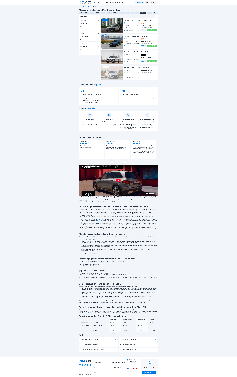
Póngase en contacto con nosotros (102, 370)
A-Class (128, 12)
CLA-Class (149, 12)
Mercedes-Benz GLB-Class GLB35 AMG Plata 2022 (139, 20)
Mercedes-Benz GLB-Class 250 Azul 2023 (136, 36)
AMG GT (97, 12)
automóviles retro (89, 312)
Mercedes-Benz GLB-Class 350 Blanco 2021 (137, 67)
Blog (95, 367)
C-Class (86, 12)
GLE (132, 12)
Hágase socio (115, 365)
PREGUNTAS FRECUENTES (118, 362)
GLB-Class (143, 12)
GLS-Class (109, 12)
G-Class (81, 12)
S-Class (92, 12)
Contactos (121, 2)
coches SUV (84, 201)
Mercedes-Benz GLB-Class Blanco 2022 (136, 52)
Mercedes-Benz (87, 6)
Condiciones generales (117, 367)
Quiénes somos (114, 2)
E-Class (103, 12)
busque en (140, 2)
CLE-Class (115, 12)
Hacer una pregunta (149, 372)
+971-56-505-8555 (133, 365)
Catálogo (96, 365)
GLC (154, 12)
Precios (107, 2)
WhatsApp (153, 29)
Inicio (80, 6)
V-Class (137, 12)
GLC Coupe (122, 12)
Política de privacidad (117, 370)
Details (144, 29)
